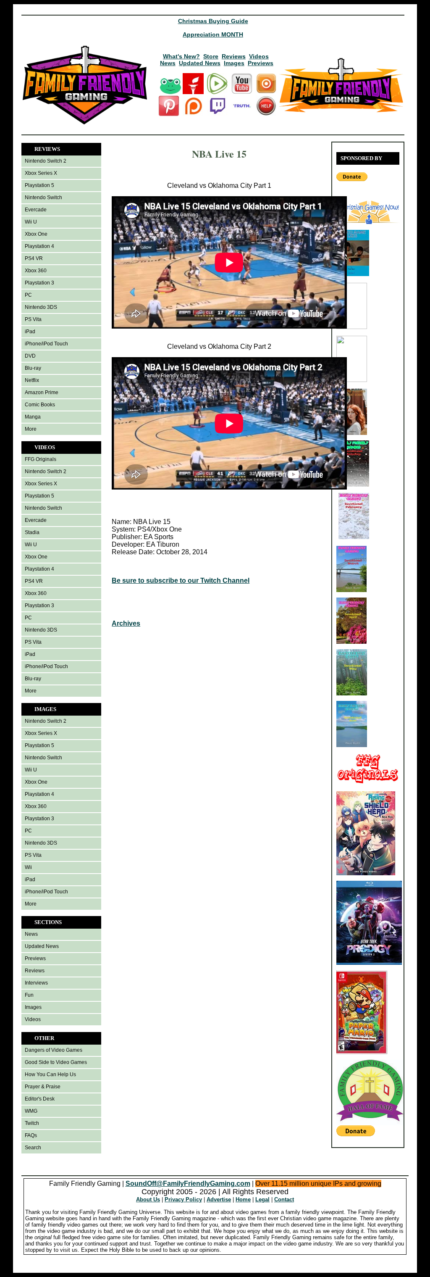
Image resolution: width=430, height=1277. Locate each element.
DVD (30, 356)
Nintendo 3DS (41, 307)
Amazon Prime (41, 392)
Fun (29, 995)
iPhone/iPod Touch (46, 344)
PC (28, 295)
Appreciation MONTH (213, 34)
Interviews (36, 983)
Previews (260, 63)
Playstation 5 (39, 185)
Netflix (32, 380)
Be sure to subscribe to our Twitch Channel (180, 580)
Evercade (36, 210)
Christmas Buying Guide (213, 21)
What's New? (181, 56)
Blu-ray (33, 368)
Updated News (199, 63)
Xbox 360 (36, 271)
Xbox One (36, 234)
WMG (31, 1111)
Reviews (234, 56)
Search (33, 1148)
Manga (33, 417)
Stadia (32, 532)
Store (210, 56)
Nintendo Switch (43, 197)
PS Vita (33, 319)
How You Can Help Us (50, 1074)
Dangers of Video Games (53, 1050)
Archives (126, 623)
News (168, 63)
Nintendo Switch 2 (45, 161)
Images (234, 63)
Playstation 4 (39, 246)
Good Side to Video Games (56, 1062)
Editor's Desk (40, 1099)
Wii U (31, 222)
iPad (30, 331)
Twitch (32, 1123)
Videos (259, 56)
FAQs (31, 1135)
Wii (28, 867)
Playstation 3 (39, 283)
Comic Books (40, 405)
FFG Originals (40, 459)
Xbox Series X (41, 173)
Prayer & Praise (42, 1087)
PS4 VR (34, 258)
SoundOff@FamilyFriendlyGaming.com (188, 1183)
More (31, 429)
